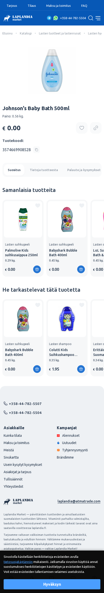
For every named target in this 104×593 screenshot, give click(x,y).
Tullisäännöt (13, 479)
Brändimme (65, 457)
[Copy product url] (96, 128)
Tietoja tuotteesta (44, 170)
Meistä (9, 450)
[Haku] (90, 18)
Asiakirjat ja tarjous (17, 472)
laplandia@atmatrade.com (79, 501)
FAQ (84, 5)
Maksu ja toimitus (58, 5)
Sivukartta (11, 457)
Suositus (14, 170)
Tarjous (12, 5)
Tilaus (32, 5)
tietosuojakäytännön (18, 561)
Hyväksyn (52, 584)
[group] (23, 238)
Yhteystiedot (13, 486)
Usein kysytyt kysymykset (23, 465)
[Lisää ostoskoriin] (37, 269)
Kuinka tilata (13, 435)
